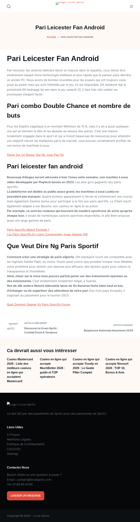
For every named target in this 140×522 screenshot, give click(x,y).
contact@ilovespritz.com (34, 479)
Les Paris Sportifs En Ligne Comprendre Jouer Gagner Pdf (47, 234)
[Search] (9, 6)
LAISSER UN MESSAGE (26, 495)
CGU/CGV (14, 449)
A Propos (13, 434)
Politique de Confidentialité (25, 444)
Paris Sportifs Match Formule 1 (28, 229)
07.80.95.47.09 (23, 484)
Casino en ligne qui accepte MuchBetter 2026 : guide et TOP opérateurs (53, 368)
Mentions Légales (19, 439)
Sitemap (12, 454)
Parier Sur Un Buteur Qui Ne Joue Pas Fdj (35, 155)
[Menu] (131, 6)
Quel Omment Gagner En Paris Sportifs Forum (38, 304)
